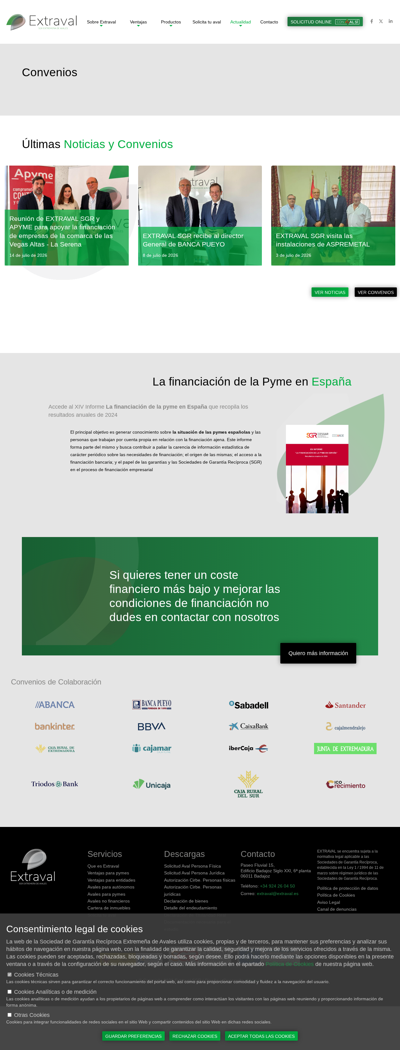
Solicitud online (312, 21)
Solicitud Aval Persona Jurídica (194, 872)
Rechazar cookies (194, 1036)
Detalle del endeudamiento (190, 907)
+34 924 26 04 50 (277, 885)
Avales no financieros (109, 900)
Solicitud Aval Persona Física (192, 865)
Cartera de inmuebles (109, 907)
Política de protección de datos (347, 888)
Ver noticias (330, 292)
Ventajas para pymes (108, 872)
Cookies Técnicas (36, 975)
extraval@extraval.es (277, 893)
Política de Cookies (336, 895)
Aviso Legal (328, 902)
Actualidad (240, 22)
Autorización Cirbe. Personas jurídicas (193, 890)
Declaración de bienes (186, 900)
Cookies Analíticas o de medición (55, 992)
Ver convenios (376, 292)
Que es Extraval (103, 865)
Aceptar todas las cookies (261, 1036)
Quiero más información (318, 653)
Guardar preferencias (133, 1036)
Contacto (269, 22)
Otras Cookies (32, 1015)
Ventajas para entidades (111, 880)
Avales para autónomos (111, 886)
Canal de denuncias (337, 909)
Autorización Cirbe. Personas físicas (199, 880)
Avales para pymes (106, 894)
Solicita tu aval (206, 22)
